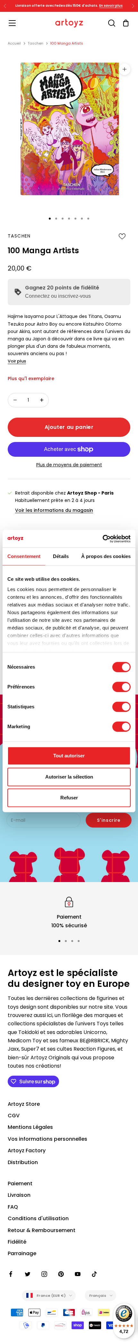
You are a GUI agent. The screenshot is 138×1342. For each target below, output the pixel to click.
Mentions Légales (30, 1127)
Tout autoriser (69, 755)
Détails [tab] (61, 556)
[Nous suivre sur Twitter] (27, 1274)
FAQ (13, 1207)
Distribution (23, 1162)
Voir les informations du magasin (54, 510)
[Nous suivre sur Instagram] (44, 1274)
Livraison (19, 1195)
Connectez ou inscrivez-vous (58, 296)
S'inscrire (109, 820)
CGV (14, 1115)
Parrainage (22, 1253)
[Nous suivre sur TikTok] (94, 1274)
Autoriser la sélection (69, 776)
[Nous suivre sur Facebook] (11, 1274)
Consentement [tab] (23, 556)
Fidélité (17, 1242)
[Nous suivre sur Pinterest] (61, 1274)
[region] (69, 912)
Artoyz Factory (27, 1150)
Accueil (14, 43)
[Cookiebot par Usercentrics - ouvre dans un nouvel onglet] (102, 539)
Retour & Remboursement (41, 1230)
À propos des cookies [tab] (106, 556)
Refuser (69, 797)
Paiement (20, 1183)
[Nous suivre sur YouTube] (77, 1274)
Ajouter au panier (69, 427)
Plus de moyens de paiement (69, 465)
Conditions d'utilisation (38, 1218)
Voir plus (17, 361)
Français (97, 1295)
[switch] (121, 687)
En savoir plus (111, 5)
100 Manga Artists (66, 43)
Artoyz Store (24, 1104)
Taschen (35, 43)
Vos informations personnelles (47, 1139)
